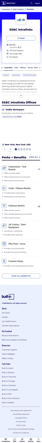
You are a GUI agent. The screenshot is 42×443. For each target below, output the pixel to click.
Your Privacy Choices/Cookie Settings (21, 429)
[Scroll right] (40, 68)
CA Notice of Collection (21, 433)
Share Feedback (8, 354)
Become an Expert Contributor (14, 340)
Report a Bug (7, 358)
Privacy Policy (21, 421)
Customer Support (9, 350)
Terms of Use (21, 425)
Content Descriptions (10, 326)
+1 (39, 169)
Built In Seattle (8, 403)
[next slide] (10, 149)
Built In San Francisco (11, 398)
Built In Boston (8, 372)
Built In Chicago (8, 381)
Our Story (6, 313)
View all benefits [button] (21, 276)
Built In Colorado (9, 385)
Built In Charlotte (9, 377)
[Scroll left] (2, 68)
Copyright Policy (21, 418)
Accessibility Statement (21, 414)
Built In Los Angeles (10, 390)
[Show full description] (21, 95)
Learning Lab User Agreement (21, 410)
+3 (38, 206)
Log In (37, 3)
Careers (5, 317)
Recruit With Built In (10, 335)
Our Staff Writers (9, 321)
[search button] (31, 3)
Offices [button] (23, 68)
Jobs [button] (16, 68)
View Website (13, 57)
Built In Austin (8, 368)
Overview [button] (8, 68)
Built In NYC (7, 394)
